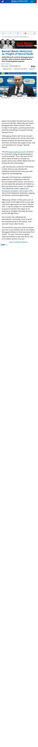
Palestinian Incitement (20, 69)
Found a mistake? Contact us (18, 242)
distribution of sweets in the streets (15, 191)
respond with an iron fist (17, 152)
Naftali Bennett (7, 69)
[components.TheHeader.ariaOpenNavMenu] (6, 1)
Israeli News (16, 36)
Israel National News (7, 36)
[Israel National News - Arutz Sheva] (19, 1)
